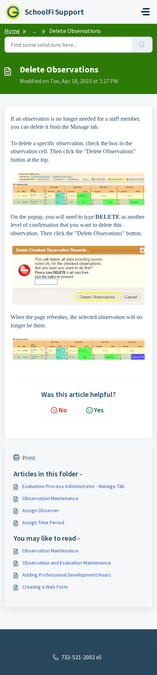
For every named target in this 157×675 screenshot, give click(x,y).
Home (12, 30)
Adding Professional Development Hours (66, 574)
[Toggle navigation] (145, 11)
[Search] (142, 45)
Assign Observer (40, 510)
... (34, 30)
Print (28, 457)
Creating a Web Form (45, 587)
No (63, 410)
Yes (99, 410)
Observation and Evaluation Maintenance (66, 562)
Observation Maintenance (50, 498)
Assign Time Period (43, 522)
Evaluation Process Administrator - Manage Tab (73, 486)
